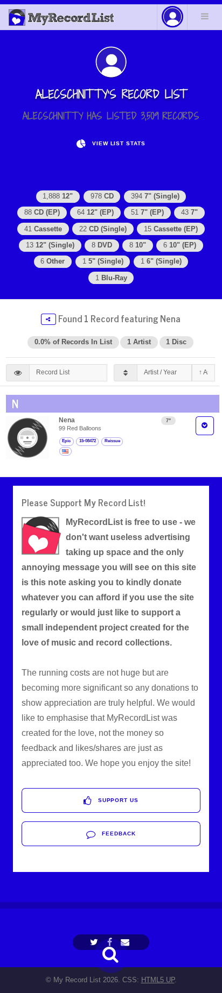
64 (95, 212)
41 (43, 229)
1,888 (58, 196)
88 (42, 212)
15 (171, 229)
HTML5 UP (158, 980)
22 (103, 229)
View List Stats (117, 143)
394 (155, 196)
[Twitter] (95, 942)
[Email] (126, 942)
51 (147, 212)
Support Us (117, 800)
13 (50, 245)
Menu (205, 16)
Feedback (118, 833)
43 (189, 212)
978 (102, 196)
